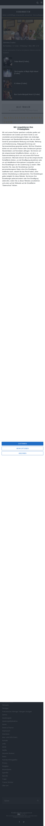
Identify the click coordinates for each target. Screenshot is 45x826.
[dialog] (22, 413)
